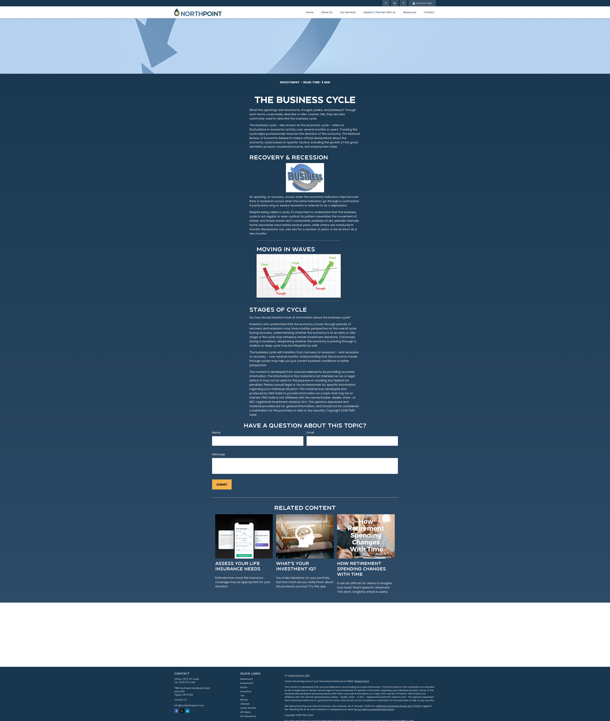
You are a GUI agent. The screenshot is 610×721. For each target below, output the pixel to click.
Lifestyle (244, 703)
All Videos (245, 712)
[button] (310, 12)
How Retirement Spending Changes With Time (361, 568)
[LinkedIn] (394, 3)
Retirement (246, 679)
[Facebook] (403, 3)
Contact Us (180, 699)
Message (218, 454)
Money (244, 699)
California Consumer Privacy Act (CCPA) (398, 706)
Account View (424, 3)
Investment (246, 683)
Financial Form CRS (298, 675)
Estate (243, 687)
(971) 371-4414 (191, 679)
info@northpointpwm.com (189, 705)
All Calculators (248, 716)
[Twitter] (386, 3)
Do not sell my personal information (374, 709)
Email (310, 432)
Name (216, 432)
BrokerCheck (362, 681)
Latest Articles (248, 708)
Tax (242, 695)
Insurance (245, 691)
